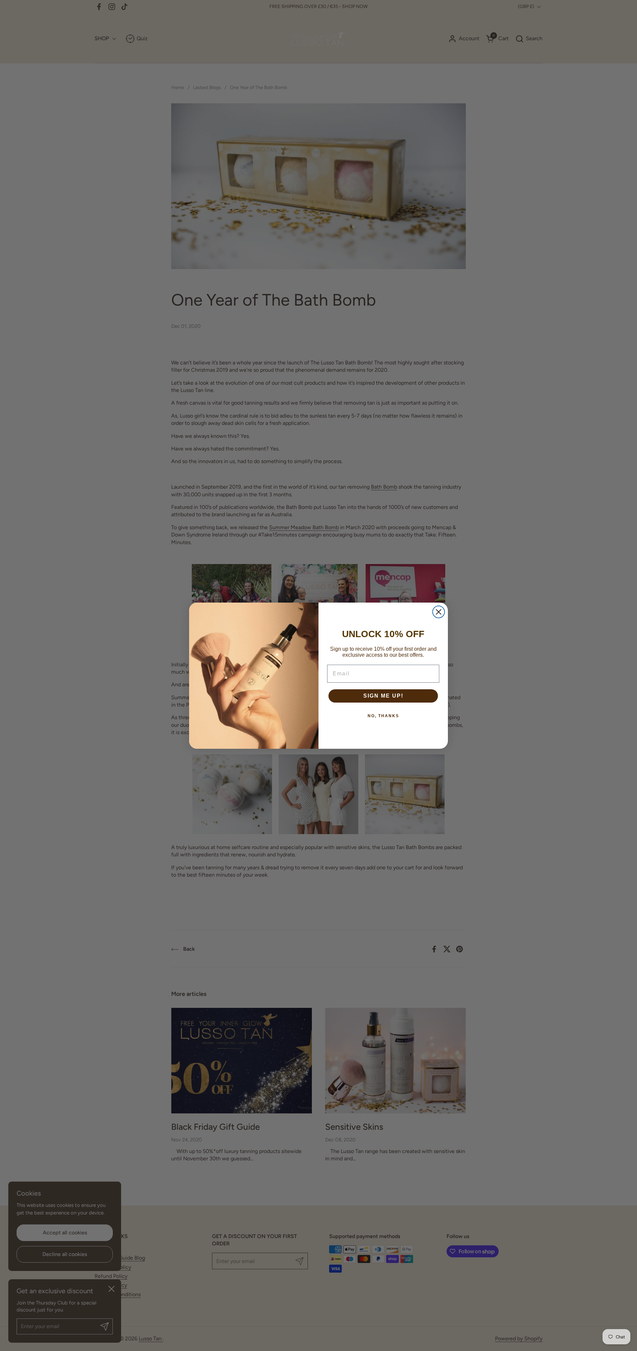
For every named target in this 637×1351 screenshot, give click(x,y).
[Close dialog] (439, 612)
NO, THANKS (383, 716)
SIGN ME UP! (383, 696)
